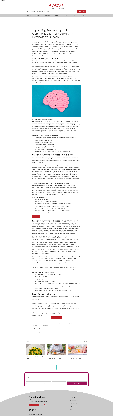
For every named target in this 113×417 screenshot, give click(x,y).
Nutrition (40, 20)
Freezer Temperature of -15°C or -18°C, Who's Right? (76, 357)
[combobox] (77, 380)
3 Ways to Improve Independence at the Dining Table (55, 357)
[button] (85, 20)
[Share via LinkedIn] (36, 332)
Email (27, 378)
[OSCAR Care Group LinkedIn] (30, 410)
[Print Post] (42, 332)
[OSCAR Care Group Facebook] (35, 410)
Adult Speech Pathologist (37, 325)
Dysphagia (73, 322)
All (26, 20)
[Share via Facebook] (33, 332)
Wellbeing (68, 20)
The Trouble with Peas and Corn (35, 357)
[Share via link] (39, 332)
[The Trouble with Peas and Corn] (35, 349)
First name (54, 378)
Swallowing (45, 325)
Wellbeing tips (35, 322)
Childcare (47, 20)
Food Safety (32, 20)
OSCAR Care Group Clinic (47, 322)
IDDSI (75, 20)
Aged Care (54, 20)
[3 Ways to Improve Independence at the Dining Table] (56, 349)
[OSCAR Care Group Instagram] (33, 410)
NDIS (80, 20)
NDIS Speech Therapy (65, 322)
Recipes (62, 20)
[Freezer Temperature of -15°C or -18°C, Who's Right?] (77, 349)
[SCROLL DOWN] (56, 367)
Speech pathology (56, 322)
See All (85, 341)
